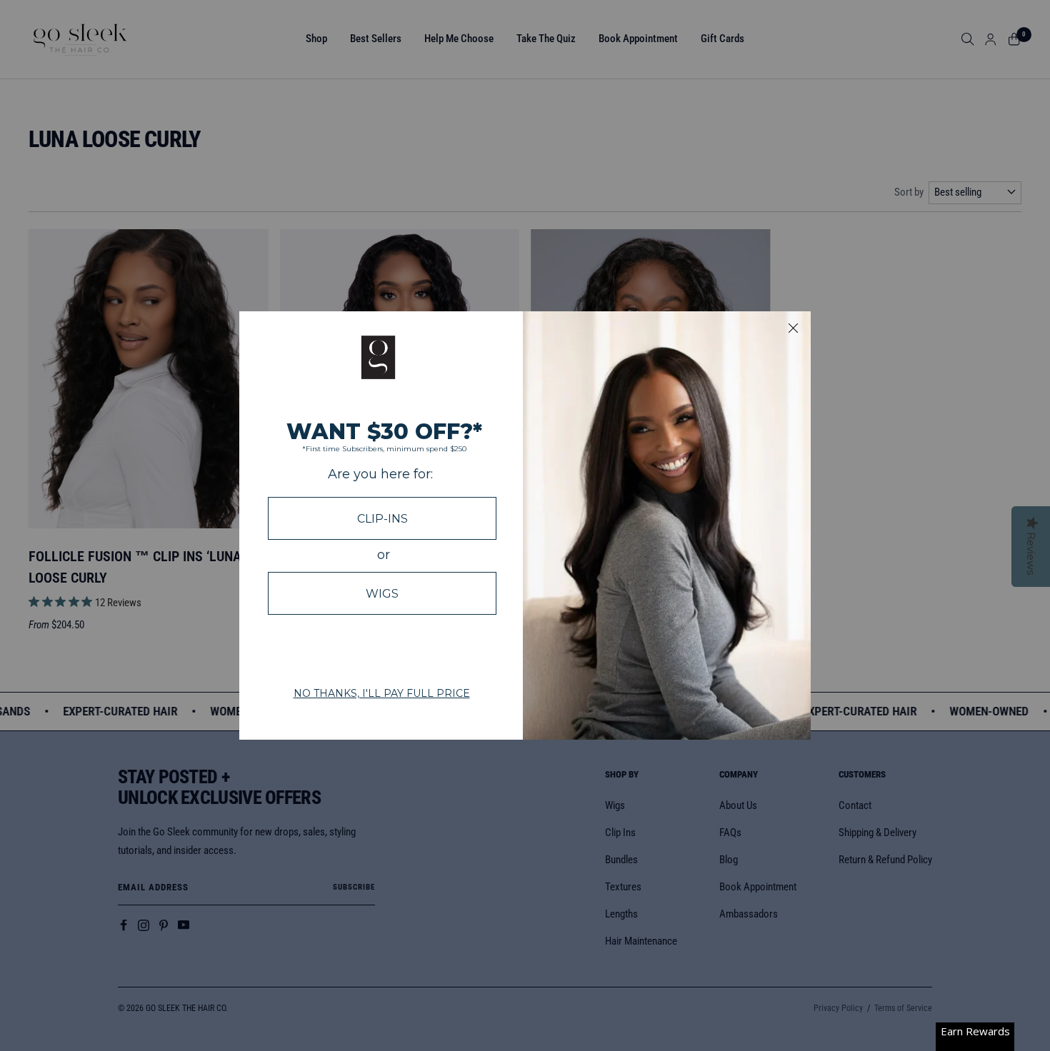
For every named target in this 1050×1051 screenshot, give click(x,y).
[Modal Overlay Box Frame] (525, 525)
